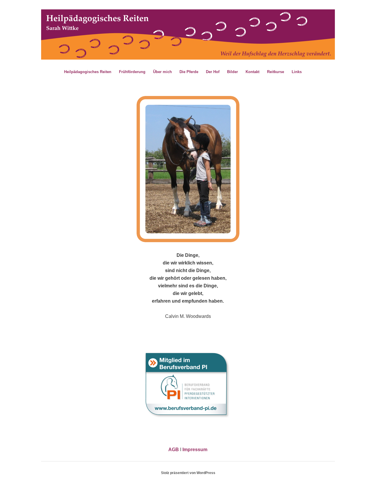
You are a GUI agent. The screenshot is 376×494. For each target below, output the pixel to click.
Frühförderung (132, 72)
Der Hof (212, 72)
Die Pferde (188, 72)
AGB (173, 449)
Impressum (194, 449)
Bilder (232, 72)
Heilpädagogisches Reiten (87, 72)
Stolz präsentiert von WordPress (188, 473)
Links (297, 72)
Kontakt (252, 72)
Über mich (162, 72)
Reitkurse (275, 72)
